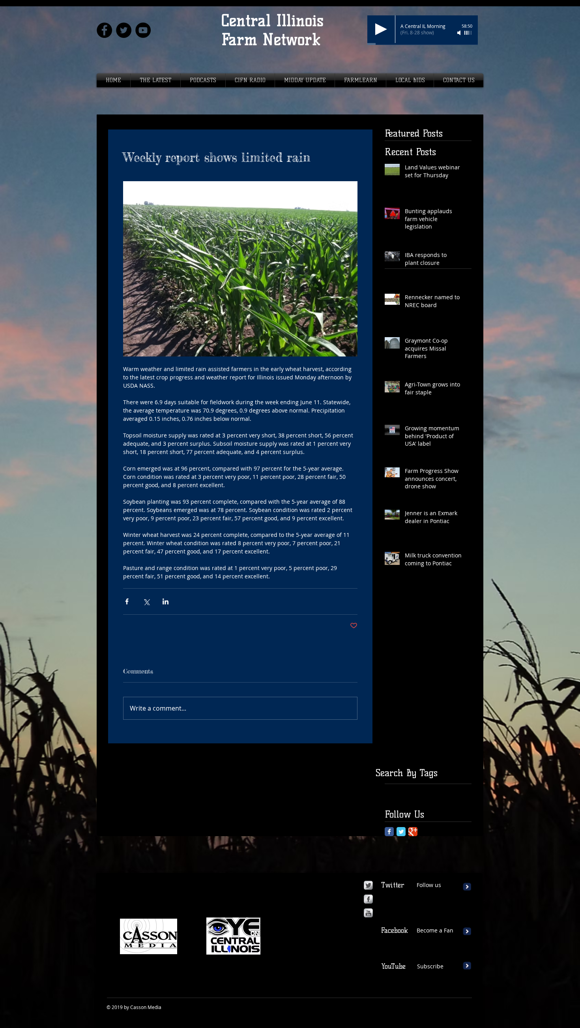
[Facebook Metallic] (368, 899)
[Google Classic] (412, 831)
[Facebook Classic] (389, 831)
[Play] (381, 29)
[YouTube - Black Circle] (143, 30)
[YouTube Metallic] (368, 912)
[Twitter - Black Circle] (123, 30)
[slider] (468, 33)
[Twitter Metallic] (368, 885)
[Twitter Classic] (401, 831)
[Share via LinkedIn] (165, 601)
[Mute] (460, 33)
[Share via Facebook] (127, 601)
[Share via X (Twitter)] (146, 601)
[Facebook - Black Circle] (104, 30)
